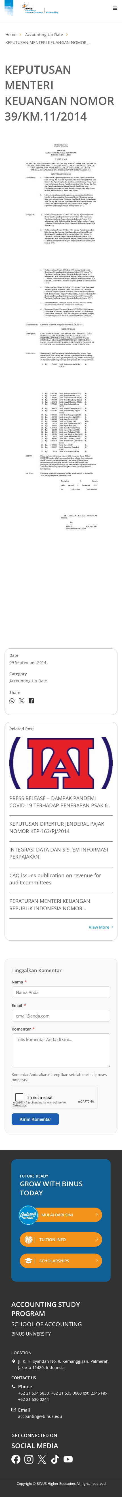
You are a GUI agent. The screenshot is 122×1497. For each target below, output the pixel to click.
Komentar (23, 1029)
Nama (19, 982)
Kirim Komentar (35, 1119)
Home (10, 34)
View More (99, 927)
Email (19, 1005)
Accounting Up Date (44, 34)
